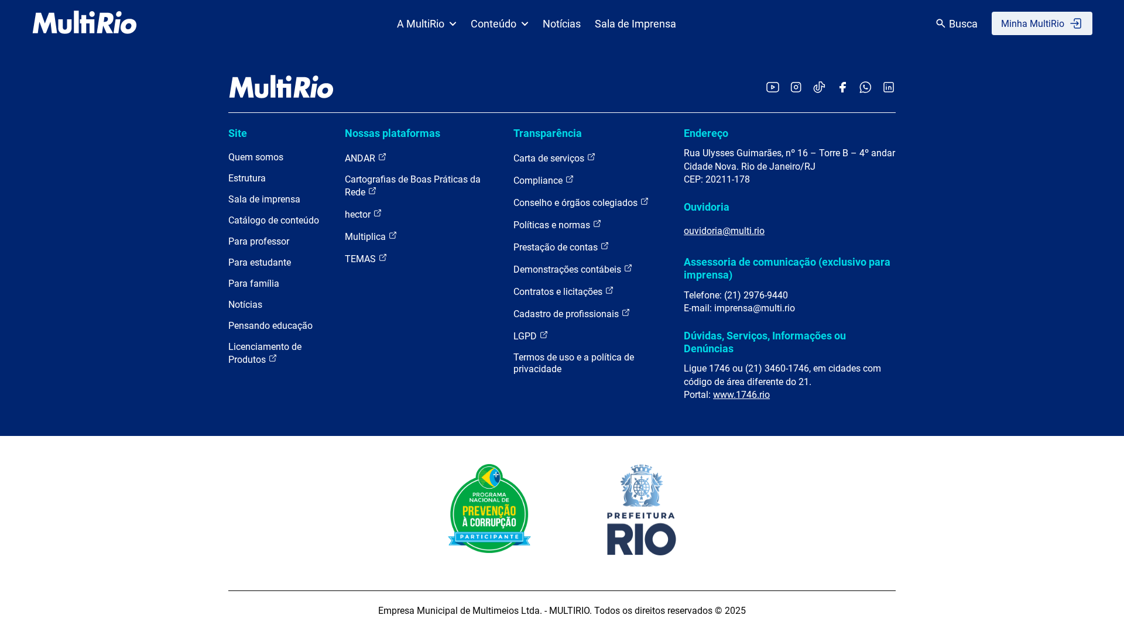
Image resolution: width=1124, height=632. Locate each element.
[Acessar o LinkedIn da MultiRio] (889, 88)
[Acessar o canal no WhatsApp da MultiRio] (865, 88)
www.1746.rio (741, 394)
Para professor (258, 241)
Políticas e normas (552, 225)
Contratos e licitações (559, 291)
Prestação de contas (556, 247)
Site (237, 133)
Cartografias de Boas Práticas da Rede (413, 186)
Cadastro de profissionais (567, 314)
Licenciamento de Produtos (264, 353)
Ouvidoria (706, 207)
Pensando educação (270, 325)
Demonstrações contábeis (568, 269)
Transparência (547, 133)
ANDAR (361, 158)
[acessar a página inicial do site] (85, 23)
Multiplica (366, 236)
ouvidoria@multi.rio (724, 230)
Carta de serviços (550, 158)
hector (359, 214)
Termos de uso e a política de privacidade (573, 363)
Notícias (562, 24)
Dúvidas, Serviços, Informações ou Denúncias (765, 342)
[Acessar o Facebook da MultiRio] (842, 88)
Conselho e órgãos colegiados (576, 202)
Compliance (539, 180)
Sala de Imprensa (635, 24)
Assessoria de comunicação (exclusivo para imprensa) (787, 268)
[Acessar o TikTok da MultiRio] (819, 88)
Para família (253, 283)
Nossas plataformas (392, 133)
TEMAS (361, 259)
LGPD (526, 336)
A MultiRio (420, 24)
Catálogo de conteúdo (273, 220)
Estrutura (247, 178)
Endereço (706, 133)
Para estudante (259, 262)
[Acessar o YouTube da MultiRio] (773, 88)
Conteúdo (493, 24)
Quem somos (255, 157)
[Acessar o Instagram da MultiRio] (796, 88)
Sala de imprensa (264, 199)
